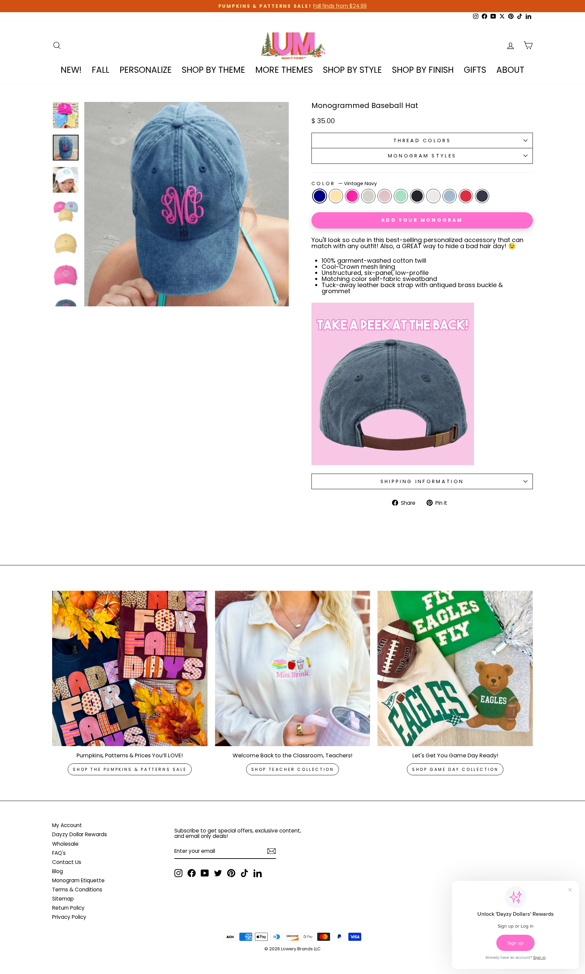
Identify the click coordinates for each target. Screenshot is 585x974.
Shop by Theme (213, 70)
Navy (482, 196)
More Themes (284, 70)
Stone (368, 196)
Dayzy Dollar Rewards (79, 834)
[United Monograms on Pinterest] (231, 873)
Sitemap (63, 898)
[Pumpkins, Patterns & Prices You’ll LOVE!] (130, 668)
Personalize (146, 70)
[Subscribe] (271, 851)
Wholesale (65, 843)
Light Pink (384, 196)
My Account (67, 825)
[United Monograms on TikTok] (244, 873)
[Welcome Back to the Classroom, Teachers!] (292, 668)
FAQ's (59, 853)
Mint (401, 196)
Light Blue (449, 196)
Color (344, 183)
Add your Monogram (422, 220)
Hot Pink (352, 196)
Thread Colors (422, 140)
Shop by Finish (423, 70)
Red (466, 196)
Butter (336, 196)
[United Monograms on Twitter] (218, 873)
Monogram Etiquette (78, 880)
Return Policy (68, 907)
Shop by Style (352, 70)
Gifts (475, 70)
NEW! (71, 70)
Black (417, 196)
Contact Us (66, 862)
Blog (57, 871)
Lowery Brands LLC (301, 949)
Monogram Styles (422, 155)
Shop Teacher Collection (292, 769)
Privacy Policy (69, 917)
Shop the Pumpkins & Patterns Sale (130, 769)
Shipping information (422, 481)
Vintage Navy (319, 196)
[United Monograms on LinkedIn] (258, 873)
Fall (100, 70)
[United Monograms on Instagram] (178, 873)
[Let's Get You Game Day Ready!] (455, 668)
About (510, 70)
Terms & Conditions (77, 889)
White (433, 196)
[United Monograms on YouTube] (205, 873)
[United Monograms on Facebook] (192, 873)
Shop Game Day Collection (455, 769)
